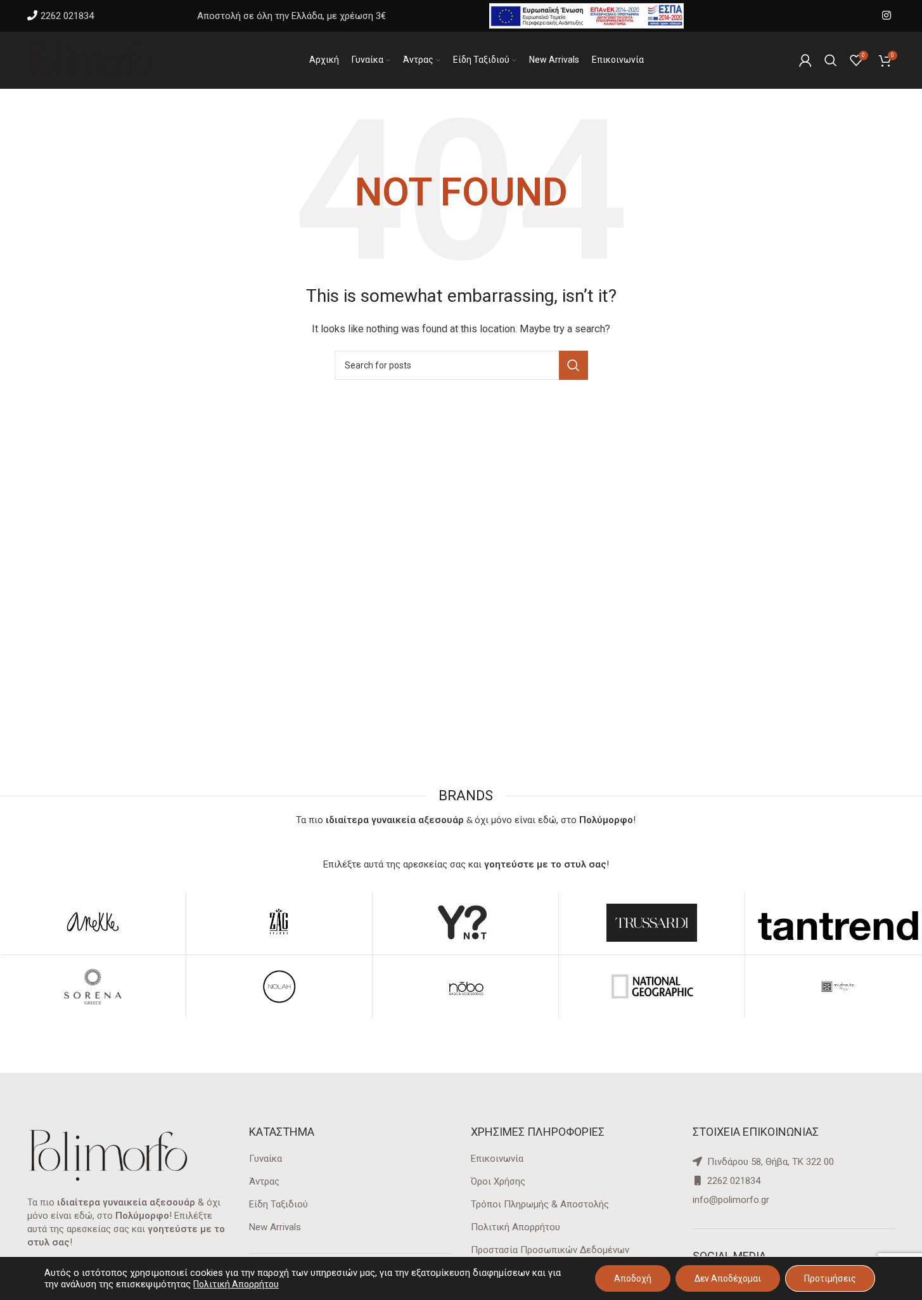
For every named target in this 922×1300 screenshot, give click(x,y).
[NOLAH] (279, 986)
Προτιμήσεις (830, 1278)
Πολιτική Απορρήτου (515, 1227)
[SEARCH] (573, 365)
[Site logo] (90, 59)
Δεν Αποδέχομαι (728, 1278)
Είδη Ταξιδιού (278, 1204)
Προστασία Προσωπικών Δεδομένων (550, 1250)
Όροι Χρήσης (498, 1181)
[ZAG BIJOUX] (279, 922)
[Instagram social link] (886, 15)
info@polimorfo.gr (731, 1200)
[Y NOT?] (465, 922)
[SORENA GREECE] (93, 986)
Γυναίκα (265, 1158)
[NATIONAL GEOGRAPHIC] (652, 986)
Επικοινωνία (497, 1158)
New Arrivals (275, 1227)
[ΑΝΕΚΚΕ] (93, 922)
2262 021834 (67, 16)
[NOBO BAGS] (465, 986)
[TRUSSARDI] (652, 922)
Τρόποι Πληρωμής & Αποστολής (540, 1204)
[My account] (805, 60)
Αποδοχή (632, 1278)
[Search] (830, 60)
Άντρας (264, 1181)
